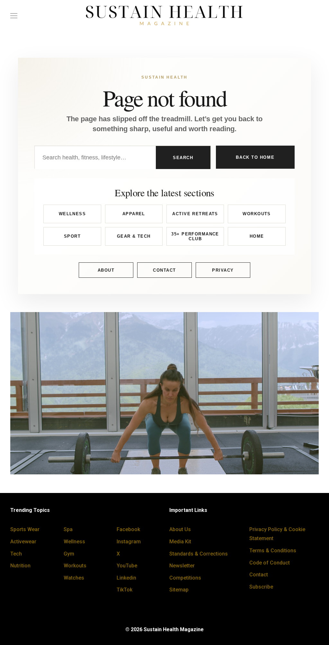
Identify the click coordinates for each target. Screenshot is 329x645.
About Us (180, 529)
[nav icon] (13, 15)
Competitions (185, 578)
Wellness (72, 213)
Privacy (223, 270)
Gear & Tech (134, 236)
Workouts (257, 213)
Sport (72, 236)
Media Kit (180, 542)
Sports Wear (25, 529)
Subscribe (261, 587)
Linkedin (126, 578)
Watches (74, 578)
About (106, 270)
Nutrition (20, 566)
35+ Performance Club (195, 237)
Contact (164, 270)
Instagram (129, 542)
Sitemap (179, 590)
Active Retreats (195, 213)
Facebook (128, 529)
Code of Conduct (269, 563)
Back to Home (255, 157)
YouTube (127, 566)
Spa (68, 529)
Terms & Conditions (272, 550)
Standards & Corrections (198, 554)
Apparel (133, 213)
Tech (16, 554)
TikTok (124, 590)
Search (183, 157)
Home (257, 236)
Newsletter (182, 566)
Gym (69, 554)
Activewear (23, 542)
